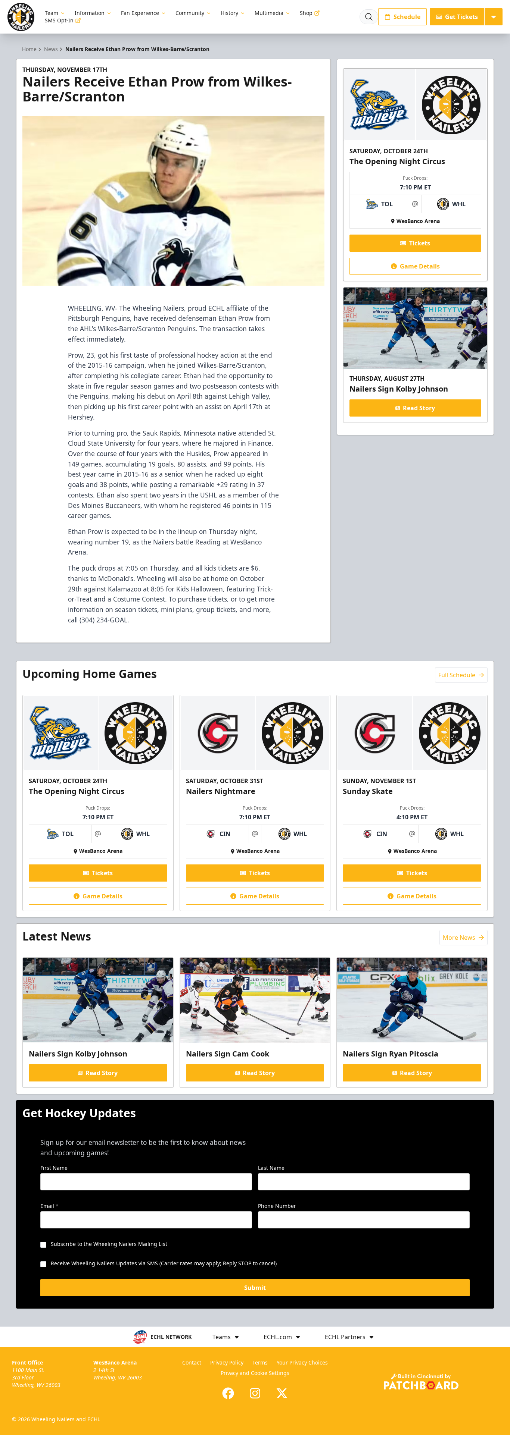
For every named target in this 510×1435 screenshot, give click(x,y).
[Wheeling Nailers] (20, 17)
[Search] (369, 16)
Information (90, 12)
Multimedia (269, 12)
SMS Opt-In (59, 20)
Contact (191, 1362)
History (229, 12)
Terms (260, 1362)
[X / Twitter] (281, 1393)
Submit (255, 1288)
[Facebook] (228, 1393)
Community (189, 12)
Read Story (419, 408)
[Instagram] (255, 1393)
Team (51, 12)
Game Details (420, 266)
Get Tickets (461, 17)
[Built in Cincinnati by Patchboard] (421, 1381)
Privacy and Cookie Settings (255, 1372)
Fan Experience (140, 12)
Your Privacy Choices (302, 1362)
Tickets (419, 243)
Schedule (407, 17)
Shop (306, 12)
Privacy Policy (226, 1362)
